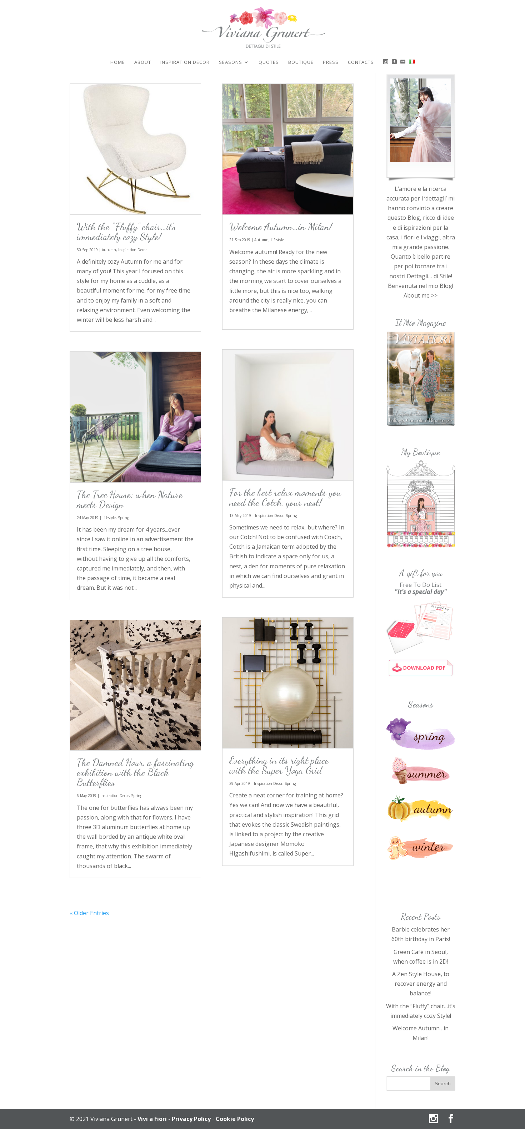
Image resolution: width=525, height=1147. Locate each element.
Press (331, 62)
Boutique (301, 62)
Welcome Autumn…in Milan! (280, 226)
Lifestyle (109, 517)
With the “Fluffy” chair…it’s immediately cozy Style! (126, 231)
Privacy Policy (191, 1119)
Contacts (361, 62)
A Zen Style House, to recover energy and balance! (420, 983)
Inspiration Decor (185, 62)
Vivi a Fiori (152, 1119)
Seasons (230, 62)
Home (117, 62)
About (142, 62)
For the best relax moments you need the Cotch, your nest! (285, 497)
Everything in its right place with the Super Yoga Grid (279, 765)
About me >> (421, 295)
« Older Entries (89, 913)
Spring (123, 517)
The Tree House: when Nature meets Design (129, 499)
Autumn (109, 249)
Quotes (269, 62)
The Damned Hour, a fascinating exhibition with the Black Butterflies (135, 772)
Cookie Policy (235, 1119)
